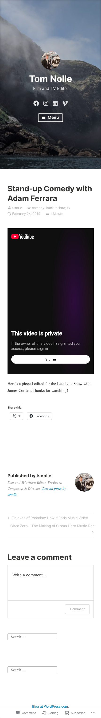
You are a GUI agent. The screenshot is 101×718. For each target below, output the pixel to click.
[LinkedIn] (55, 102)
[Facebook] (36, 102)
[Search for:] (32, 636)
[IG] (46, 102)
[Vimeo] (65, 102)
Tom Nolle (50, 78)
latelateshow (55, 208)
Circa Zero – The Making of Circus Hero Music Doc (51, 528)
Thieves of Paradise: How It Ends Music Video (47, 518)
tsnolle (17, 208)
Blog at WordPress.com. (50, 706)
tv (68, 208)
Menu (53, 117)
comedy (38, 208)
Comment (77, 609)
